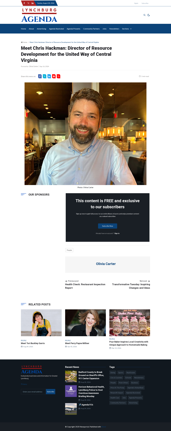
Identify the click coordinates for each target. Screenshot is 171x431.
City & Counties (116, 378)
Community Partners (91, 29)
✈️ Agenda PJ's (86, 404)
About (31, 29)
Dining (113, 373)
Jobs (104, 29)
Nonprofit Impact (117, 393)
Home (23, 29)
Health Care (115, 398)
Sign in (116, 233)
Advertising (41, 29)
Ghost (103, 427)
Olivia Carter (33, 66)
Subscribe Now (107, 226)
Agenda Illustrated (56, 29)
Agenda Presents (73, 29)
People (69, 250)
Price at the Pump (117, 388)
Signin (136, 3)
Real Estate (131, 373)
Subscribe (145, 3)
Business (134, 383)
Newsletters (114, 29)
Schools (128, 378)
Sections (125, 29)
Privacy (24, 384)
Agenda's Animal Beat (135, 388)
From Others (123, 383)
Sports (120, 373)
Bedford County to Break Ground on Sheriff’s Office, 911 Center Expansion (91, 375)
